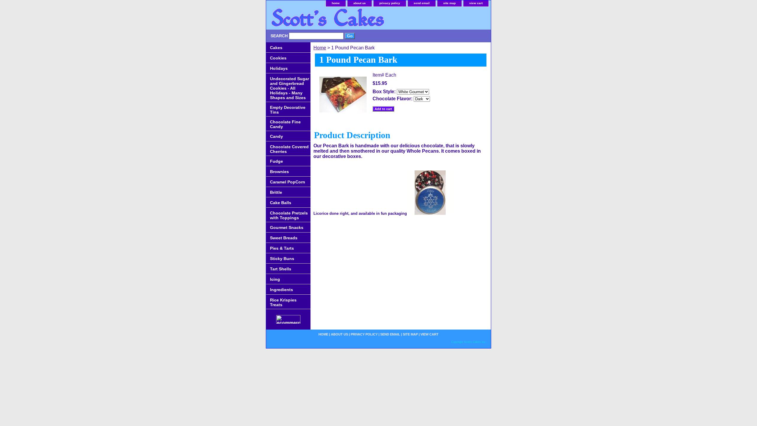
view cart (476, 3)
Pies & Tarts (282, 248)
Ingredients (281, 289)
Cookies (278, 58)
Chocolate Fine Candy (285, 124)
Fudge (276, 161)
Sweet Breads (283, 237)
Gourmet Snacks (286, 227)
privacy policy (389, 3)
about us (359, 3)
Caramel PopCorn (287, 182)
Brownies (279, 171)
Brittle (276, 192)
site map (449, 3)
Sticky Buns (282, 258)
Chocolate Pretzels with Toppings (289, 215)
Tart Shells (280, 269)
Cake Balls (280, 202)
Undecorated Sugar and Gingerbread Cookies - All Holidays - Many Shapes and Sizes (289, 88)
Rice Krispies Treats (283, 302)
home (336, 3)
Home (319, 47)
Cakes (276, 47)
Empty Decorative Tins (287, 109)
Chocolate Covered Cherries (289, 149)
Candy (276, 136)
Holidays (279, 68)
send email (422, 3)
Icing (275, 279)
